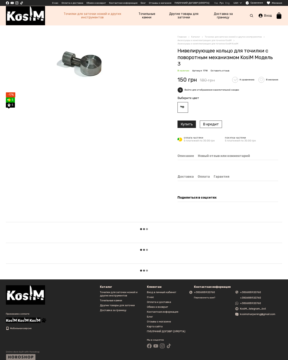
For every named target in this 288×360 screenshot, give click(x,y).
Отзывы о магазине (160, 3)
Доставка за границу (223, 15)
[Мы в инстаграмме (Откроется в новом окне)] (16, 2)
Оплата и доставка (72, 3)
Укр (216, 3)
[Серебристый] (183, 107)
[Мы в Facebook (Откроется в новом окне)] (7, 2)
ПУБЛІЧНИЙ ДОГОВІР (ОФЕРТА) (192, 3)
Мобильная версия (20, 328)
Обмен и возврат (96, 3)
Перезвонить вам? (204, 297)
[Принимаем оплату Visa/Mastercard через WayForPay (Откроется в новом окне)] (35, 320)
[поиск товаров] (251, 16)
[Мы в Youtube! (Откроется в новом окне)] (12, 2)
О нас (55, 3)
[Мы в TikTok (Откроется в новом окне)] (21, 2)
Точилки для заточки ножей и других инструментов (92, 15)
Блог (143, 3)
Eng (227, 3)
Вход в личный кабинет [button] (161, 292)
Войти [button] (188, 89)
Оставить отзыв (220, 70)
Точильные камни (147, 15)
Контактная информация (123, 3)
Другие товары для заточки (183, 15)
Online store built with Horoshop (23, 352)
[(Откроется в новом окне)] (44, 320)
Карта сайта (155, 326)
